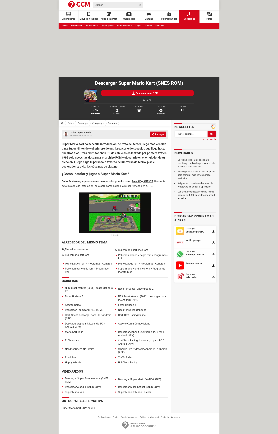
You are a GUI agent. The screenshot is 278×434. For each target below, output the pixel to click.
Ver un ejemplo (209, 139)
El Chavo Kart (72, 340)
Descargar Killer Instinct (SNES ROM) (139, 386)
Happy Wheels (73, 362)
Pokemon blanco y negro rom (134, 255)
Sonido (65, 25)
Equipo (116, 417)
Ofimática (159, 25)
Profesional (76, 25)
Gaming (149, 18)
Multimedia (129, 18)
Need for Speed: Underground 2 (135, 288)
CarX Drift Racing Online (132, 315)
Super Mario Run (74, 392)
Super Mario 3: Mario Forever (134, 392)
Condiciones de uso (129, 417)
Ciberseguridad (169, 18)
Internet (148, 25)
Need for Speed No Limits (79, 349)
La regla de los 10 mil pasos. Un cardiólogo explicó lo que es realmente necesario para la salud (196, 163)
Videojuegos (98, 123)
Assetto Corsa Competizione (134, 323)
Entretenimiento (124, 25)
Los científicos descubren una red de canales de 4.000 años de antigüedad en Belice (196, 195)
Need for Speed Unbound (132, 309)
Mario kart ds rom (128, 263)
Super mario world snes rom (134, 268)
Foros (209, 18)
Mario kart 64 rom (75, 263)
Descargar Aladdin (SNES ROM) (83, 386)
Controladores (91, 25)
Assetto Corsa (73, 304)
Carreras (112, 123)
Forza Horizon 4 (127, 304)
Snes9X (136, 181)
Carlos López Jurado (80, 132)
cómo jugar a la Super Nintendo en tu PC (129, 185)
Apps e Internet (109, 18)
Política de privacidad (149, 417)
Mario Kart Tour (74, 331)
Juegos (138, 25)
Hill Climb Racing (128, 362)
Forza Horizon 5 (74, 296)
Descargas (189, 18)
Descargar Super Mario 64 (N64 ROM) (139, 379)
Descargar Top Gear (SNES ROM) (84, 309)
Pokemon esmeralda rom (79, 268)
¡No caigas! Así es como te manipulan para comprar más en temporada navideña (196, 175)
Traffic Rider (125, 357)
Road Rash (71, 357)
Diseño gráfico (107, 25)
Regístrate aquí (104, 417)
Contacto (165, 417)
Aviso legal (175, 417)
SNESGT (148, 181)
